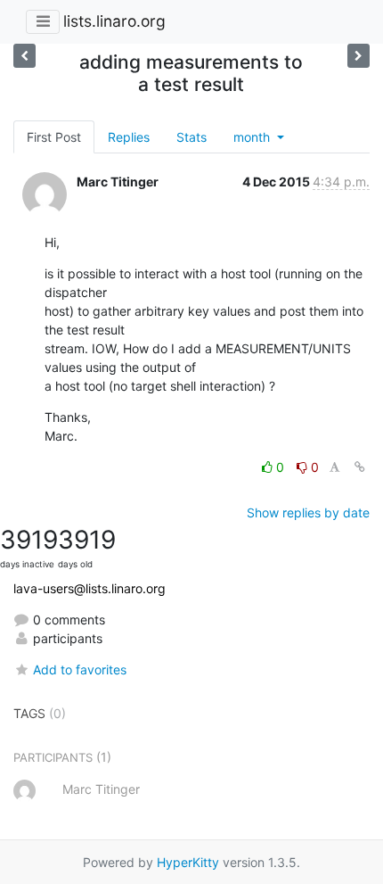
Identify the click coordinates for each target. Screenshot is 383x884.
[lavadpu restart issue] (358, 56)
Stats (191, 137)
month (253, 137)
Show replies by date (308, 512)
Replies (129, 137)
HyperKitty (188, 862)
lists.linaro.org (114, 21)
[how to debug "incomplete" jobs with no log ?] (24, 56)
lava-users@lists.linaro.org (89, 588)
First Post (54, 137)
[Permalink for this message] (360, 467)
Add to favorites (79, 669)
